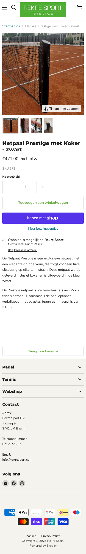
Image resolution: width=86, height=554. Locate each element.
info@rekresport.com (17, 459)
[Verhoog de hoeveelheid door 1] (42, 187)
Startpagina (11, 26)
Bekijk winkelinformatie (22, 250)
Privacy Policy (50, 536)
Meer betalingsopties (43, 229)
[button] (11, 125)
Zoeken (31, 536)
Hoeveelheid (11, 177)
